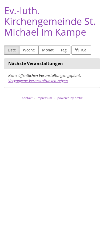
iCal (83, 49)
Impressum (44, 98)
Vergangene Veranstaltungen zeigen (38, 80)
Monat (48, 49)
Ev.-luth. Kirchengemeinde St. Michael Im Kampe (50, 21)
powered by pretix (70, 98)
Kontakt (27, 98)
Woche (29, 49)
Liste (12, 49)
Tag (64, 49)
